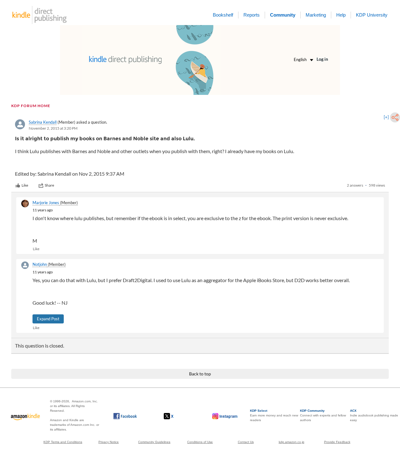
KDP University (372, 15)
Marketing (316, 15)
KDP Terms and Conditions (62, 442)
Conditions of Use (200, 442)
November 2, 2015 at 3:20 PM (53, 128)
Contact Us (246, 442)
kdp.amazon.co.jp (291, 442)
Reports (251, 15)
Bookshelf (223, 15)
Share (49, 185)
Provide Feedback (337, 442)
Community (282, 15)
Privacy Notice (108, 442)
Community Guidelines (154, 442)
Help (341, 15)
